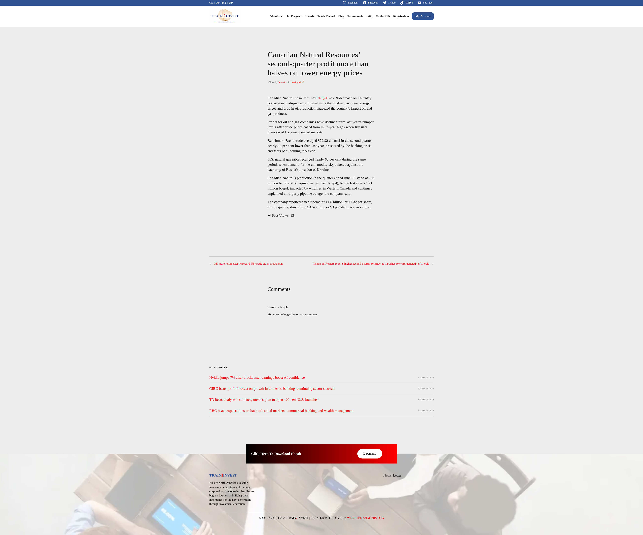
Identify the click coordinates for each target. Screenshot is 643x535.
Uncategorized (297, 82)
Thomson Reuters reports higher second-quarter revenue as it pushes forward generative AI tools (371, 263)
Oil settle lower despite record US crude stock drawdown (248, 263)
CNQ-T (322, 98)
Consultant (283, 82)
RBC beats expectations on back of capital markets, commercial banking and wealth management (281, 411)
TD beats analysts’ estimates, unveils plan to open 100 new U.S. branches (263, 400)
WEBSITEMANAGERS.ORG (365, 518)
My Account (422, 16)
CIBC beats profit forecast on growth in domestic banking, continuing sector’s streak (272, 389)
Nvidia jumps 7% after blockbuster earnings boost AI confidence (257, 377)
